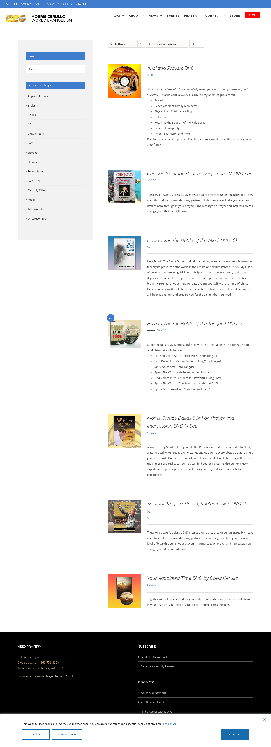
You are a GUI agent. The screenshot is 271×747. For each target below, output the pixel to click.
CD (30, 124)
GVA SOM (34, 181)
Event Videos (36, 171)
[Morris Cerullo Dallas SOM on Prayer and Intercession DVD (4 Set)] (124, 417)
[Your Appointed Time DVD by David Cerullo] (124, 577)
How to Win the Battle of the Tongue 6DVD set (196, 323)
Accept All (235, 734)
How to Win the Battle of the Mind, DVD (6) (192, 240)
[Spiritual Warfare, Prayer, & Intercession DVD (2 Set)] (124, 502)
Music (31, 199)
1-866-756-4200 (73, 3)
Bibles (32, 105)
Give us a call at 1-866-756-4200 (38, 662)
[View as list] (200, 43)
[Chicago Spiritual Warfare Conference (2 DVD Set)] (124, 172)
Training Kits (36, 209)
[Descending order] (149, 44)
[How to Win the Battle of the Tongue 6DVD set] (124, 322)
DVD (31, 143)
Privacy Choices (66, 734)
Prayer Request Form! (59, 676)
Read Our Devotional (153, 657)
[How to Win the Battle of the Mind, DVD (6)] (124, 239)
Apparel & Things (38, 96)
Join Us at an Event (152, 702)
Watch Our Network (153, 693)
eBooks (32, 152)
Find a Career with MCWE (156, 711)
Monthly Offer (37, 190)
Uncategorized (37, 218)
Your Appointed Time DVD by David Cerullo (192, 578)
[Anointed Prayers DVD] (124, 67)
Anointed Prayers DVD (170, 68)
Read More (169, 724)
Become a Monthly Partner (157, 666)
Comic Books (36, 134)
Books (32, 115)
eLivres (32, 162)
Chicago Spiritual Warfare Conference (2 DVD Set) (200, 173)
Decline (36, 734)
